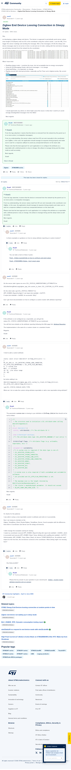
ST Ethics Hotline (41, 735)
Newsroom (39, 699)
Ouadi (10, 122)
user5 (9, 16)
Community (39, 695)
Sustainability (12, 695)
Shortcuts (11, 728)
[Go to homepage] (13, 675)
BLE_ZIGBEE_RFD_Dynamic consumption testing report (22, 622)
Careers (10, 704)
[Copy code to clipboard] (65, 419)
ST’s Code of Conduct (42, 739)
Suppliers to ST (13, 709)
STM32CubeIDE (50, 650)
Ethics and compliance (43, 730)
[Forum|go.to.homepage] (13, 3)
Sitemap (10, 733)
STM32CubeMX (36, 650)
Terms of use (36, 760)
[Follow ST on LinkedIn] (40, 752)
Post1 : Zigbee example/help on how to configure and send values (30, 258)
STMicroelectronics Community (11, 9)
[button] (2, 4)
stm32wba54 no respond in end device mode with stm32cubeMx (25, 629)
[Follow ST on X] (37, 753)
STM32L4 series (8, 654)
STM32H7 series (8, 650)
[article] (35, 207)
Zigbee (6, 167)
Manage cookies (41, 762)
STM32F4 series (22, 650)
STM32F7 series (22, 654)
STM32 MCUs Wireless (8, 11)
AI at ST (38, 709)
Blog (9, 713)
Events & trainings (41, 704)
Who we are (12, 685)
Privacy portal (29, 762)
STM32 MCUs (47, 9)
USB (32, 654)
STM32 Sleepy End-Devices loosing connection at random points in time (28, 607)
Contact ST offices (41, 685)
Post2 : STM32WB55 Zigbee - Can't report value (25, 261)
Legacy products (43, 654)
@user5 (9, 130)
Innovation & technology (15, 699)
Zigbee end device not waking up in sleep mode (19, 615)
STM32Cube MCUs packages (12, 657)
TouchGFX (61, 650)
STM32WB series (17, 167)
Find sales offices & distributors (45, 690)
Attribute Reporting (60, 324)
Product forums (37, 9)
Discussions (26, 9)
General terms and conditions (17, 718)
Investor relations (13, 690)
